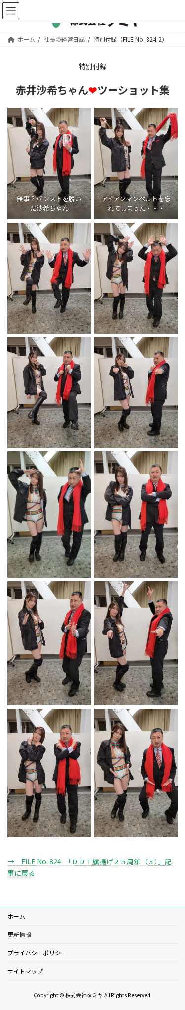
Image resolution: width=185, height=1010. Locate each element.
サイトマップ (25, 971)
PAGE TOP (171, 970)
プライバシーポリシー (37, 952)
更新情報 (19, 934)
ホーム (16, 916)
